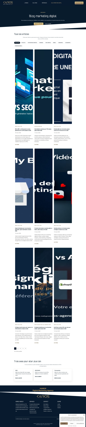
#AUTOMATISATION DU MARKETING (32, 42)
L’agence (26, 2)
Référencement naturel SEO (34, 407)
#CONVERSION (41, 42)
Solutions (35, 2)
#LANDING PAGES (60, 42)
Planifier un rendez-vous (47, 411)
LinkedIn (58, 404)
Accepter (64, 423)
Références (44, 2)
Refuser (71, 423)
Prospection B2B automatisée (34, 404)
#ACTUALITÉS (24, 42)
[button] (84, 415)
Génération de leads (33, 411)
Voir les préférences (80, 423)
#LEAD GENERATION (68, 42)
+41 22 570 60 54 (46, 407)
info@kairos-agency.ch (47, 409)
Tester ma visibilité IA (38, 376)
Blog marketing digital (56, 2)
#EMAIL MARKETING (48, 42)
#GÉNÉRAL (54, 42)
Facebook (59, 407)
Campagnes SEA (32, 409)
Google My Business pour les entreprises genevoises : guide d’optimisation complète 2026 (23, 229)
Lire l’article (17, 144)
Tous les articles (17, 42)
